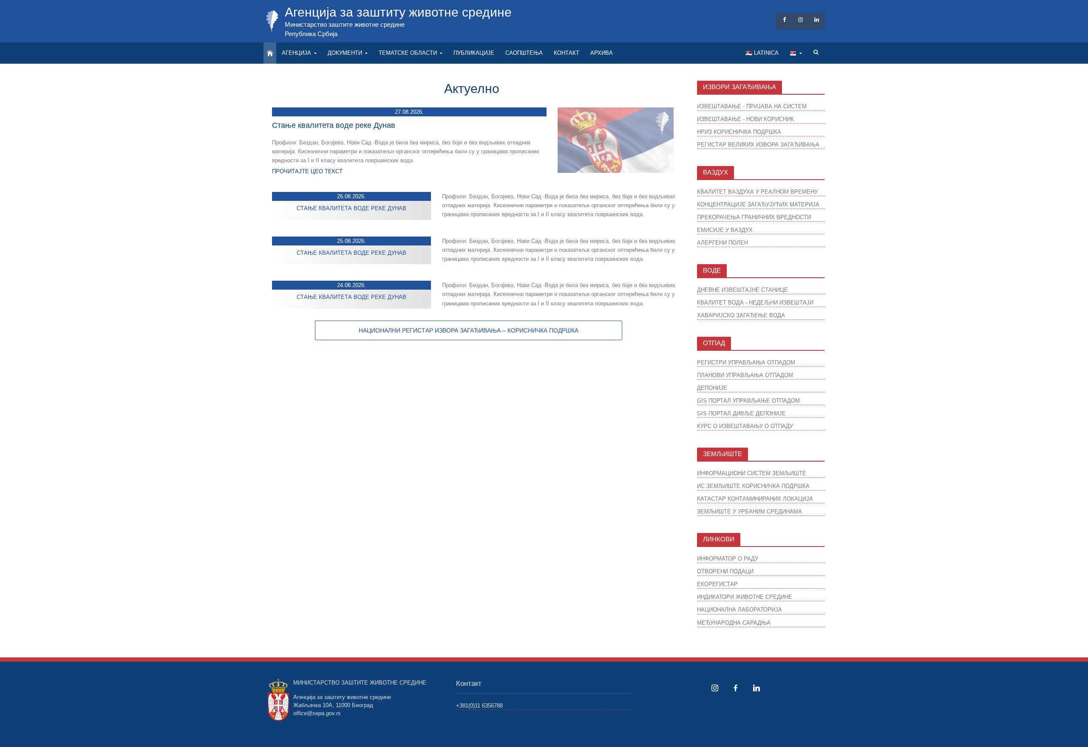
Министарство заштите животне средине (345, 24)
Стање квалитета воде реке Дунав (333, 125)
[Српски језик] (796, 53)
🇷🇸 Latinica (762, 53)
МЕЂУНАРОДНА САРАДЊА (734, 623)
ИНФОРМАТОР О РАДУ (727, 558)
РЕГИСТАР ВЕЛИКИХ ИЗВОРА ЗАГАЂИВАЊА (758, 144)
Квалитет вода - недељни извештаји (755, 302)
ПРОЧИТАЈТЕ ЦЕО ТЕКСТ (307, 171)
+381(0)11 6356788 (479, 705)
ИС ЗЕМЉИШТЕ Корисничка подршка (753, 486)
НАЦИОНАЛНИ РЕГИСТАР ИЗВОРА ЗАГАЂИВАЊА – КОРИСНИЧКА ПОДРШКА (468, 330)
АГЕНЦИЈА (296, 53)
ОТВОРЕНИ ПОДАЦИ (725, 571)
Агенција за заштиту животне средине (398, 12)
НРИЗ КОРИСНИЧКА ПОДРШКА (739, 132)
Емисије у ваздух (725, 230)
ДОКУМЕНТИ (345, 53)
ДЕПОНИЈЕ (712, 388)
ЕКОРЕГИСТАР (717, 584)
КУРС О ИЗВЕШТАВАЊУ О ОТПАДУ (745, 426)
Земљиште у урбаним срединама (749, 511)
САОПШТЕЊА (524, 53)
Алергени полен (722, 243)
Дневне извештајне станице (742, 290)
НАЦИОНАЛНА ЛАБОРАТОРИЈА (739, 609)
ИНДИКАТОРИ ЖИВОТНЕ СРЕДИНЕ (744, 597)
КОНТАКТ (566, 53)
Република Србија (311, 33)
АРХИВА (601, 53)
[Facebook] (735, 688)
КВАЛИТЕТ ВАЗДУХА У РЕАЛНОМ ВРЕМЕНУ (757, 192)
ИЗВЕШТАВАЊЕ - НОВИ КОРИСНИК (745, 119)
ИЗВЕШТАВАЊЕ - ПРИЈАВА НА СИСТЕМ (752, 106)
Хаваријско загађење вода (741, 315)
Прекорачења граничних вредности (754, 217)
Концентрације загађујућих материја (758, 204)
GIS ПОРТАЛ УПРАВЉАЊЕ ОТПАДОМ (748, 400)
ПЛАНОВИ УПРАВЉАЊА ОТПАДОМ (745, 375)
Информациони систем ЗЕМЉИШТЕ (751, 473)
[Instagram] (715, 688)
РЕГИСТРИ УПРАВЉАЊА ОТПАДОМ (746, 362)
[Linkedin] (756, 688)
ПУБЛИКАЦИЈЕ (473, 53)
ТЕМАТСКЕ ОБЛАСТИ (408, 53)
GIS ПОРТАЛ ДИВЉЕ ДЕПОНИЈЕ (741, 413)
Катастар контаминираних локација (755, 499)
